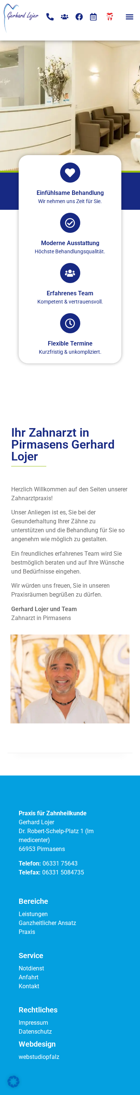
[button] (129, 16)
